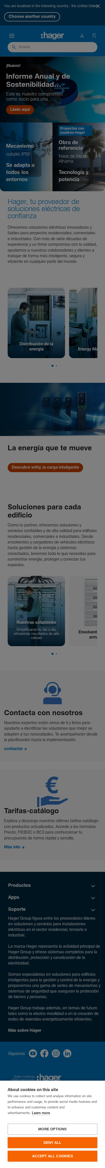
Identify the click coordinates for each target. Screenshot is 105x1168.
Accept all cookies (52, 1156)
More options (52, 1129)
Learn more (41, 1113)
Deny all (53, 1143)
